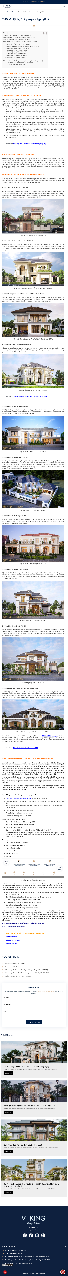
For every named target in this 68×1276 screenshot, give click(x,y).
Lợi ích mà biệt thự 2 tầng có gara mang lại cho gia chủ (19, 37)
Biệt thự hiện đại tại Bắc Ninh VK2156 (16, 52)
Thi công (11, 66)
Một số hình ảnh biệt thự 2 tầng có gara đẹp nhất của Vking (20, 41)
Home (3, 12)
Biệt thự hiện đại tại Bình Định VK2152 (17, 55)
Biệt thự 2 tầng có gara (50, 736)
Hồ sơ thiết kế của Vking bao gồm (17, 64)
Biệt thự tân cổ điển (13, 940)
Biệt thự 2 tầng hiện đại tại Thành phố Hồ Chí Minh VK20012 (23, 46)
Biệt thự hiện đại (11, 943)
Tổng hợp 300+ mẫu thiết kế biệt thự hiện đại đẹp (29, 144)
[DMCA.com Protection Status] (7, 1265)
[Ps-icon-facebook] (25, 1235)
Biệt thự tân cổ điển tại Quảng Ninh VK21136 (18, 44)
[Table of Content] (45, 33)
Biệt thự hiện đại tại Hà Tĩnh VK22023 (16, 43)
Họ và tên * (7, 997)
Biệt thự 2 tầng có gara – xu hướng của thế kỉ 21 (17, 35)
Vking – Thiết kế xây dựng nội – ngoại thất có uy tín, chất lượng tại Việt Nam (25, 61)
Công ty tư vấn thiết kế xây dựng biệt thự (18, 798)
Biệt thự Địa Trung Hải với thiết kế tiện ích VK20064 (20, 59)
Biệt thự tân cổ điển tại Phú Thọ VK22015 (18, 48)
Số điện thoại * (8, 1004)
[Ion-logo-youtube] (37, 1235)
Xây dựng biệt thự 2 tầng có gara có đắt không (17, 39)
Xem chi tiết (8, 1073)
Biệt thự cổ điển (11, 937)
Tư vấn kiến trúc (11, 12)
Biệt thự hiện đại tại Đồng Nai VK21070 (17, 53)
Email (5, 1011)
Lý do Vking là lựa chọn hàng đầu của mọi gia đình (20, 62)
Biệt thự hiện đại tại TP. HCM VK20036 (17, 50)
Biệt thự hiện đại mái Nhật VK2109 (16, 57)
